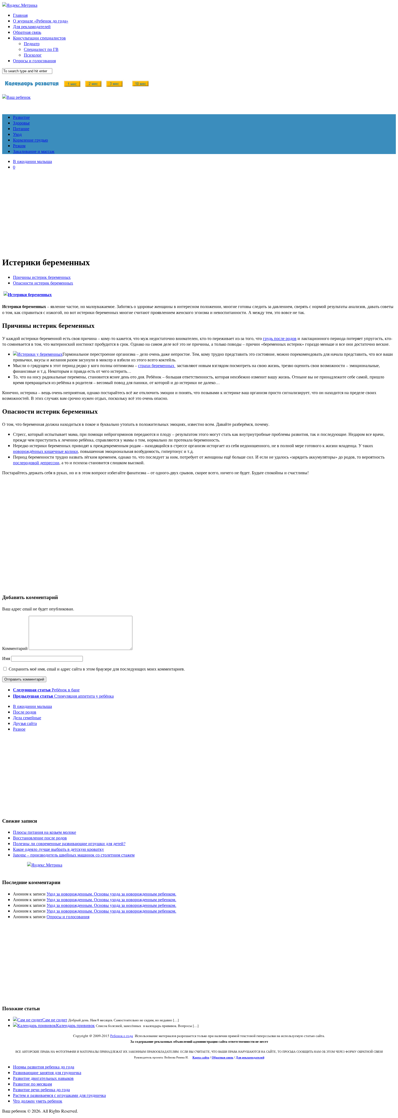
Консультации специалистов (39, 38)
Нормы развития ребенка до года (43, 1067)
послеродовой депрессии (36, 462)
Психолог (33, 55)
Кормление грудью (30, 140)
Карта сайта (201, 1057)
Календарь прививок (75, 1025)
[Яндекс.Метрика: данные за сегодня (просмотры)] (44, 865)
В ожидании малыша (32, 161)
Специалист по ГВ (41, 49)
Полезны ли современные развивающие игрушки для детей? (69, 843)
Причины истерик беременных (42, 277)
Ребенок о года (121, 1035)
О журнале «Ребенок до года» (40, 21)
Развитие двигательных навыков (43, 1078)
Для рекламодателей (32, 26)
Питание (21, 128)
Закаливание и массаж (33, 151)
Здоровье (21, 123)
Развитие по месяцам (32, 1084)
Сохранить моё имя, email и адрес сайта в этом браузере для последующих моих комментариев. (97, 669)
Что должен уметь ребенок (37, 1101)
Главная (20, 15)
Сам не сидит (54, 1019)
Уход (17, 134)
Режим (19, 145)
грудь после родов (279, 338)
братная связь (223, 1057)
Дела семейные (27, 717)
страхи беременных (156, 365)
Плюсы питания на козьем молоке (44, 832)
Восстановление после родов (40, 838)
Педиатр (32, 43)
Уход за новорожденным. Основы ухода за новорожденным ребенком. (111, 894)
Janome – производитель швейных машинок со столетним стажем (74, 855)
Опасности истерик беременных (43, 283)
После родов (24, 712)
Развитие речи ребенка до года (41, 1089)
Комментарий (15, 648)
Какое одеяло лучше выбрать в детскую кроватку (58, 849)
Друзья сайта (25, 723)
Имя (6, 658)
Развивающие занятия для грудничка (47, 1072)
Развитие (21, 117)
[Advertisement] (199, 212)
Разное (19, 729)
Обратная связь (27, 32)
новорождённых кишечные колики (45, 451)
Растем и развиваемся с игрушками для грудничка (59, 1095)
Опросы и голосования (34, 60)
